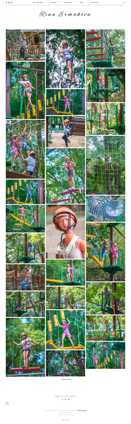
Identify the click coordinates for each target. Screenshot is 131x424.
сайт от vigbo (65, 419)
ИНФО (82, 2)
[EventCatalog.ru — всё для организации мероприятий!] (10, 404)
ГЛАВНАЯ (54, 2)
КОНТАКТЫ (94, 2)
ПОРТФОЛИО (68, 2)
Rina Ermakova (65, 14)
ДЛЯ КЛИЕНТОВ (38, 2)
